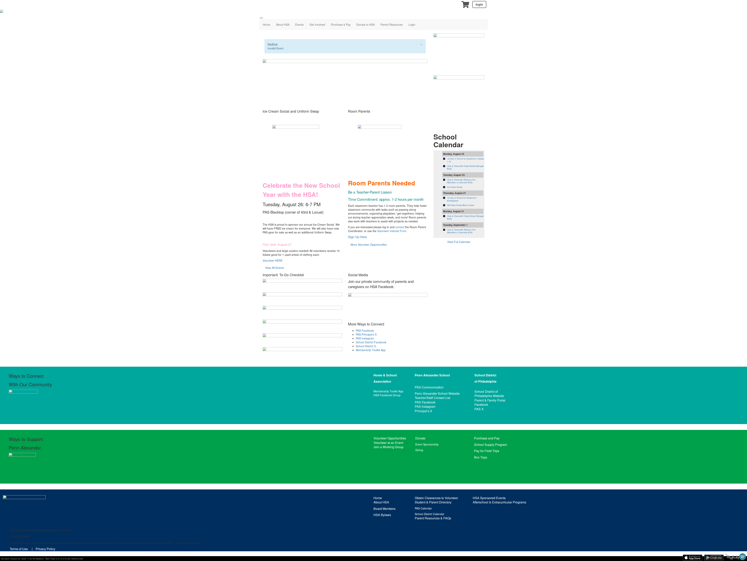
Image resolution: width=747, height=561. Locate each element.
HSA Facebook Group (387, 395)
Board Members (384, 508)
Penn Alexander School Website (437, 393)
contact (399, 227)
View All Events (274, 268)
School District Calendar (429, 514)
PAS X (479, 409)
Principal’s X (423, 411)
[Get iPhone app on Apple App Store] (692, 557)
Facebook (481, 404)
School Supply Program (490, 444)
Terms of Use (19, 549)
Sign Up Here (357, 237)
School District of (486, 391)
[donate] (459, 50)
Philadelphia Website (489, 396)
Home (266, 24)
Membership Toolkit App (371, 350)
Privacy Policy (45, 549)
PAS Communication (429, 387)
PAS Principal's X (366, 334)
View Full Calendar (458, 242)
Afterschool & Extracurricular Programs (499, 502)
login (479, 4)
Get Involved (317, 24)
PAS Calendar (423, 508)
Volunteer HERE (272, 260)
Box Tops (480, 457)
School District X (366, 346)
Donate (420, 438)
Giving (419, 450)
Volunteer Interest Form (391, 231)
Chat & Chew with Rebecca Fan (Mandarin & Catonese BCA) (461, 181)
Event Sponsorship (426, 444)
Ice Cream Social (454, 187)
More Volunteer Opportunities (369, 244)
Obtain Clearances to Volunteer (436, 498)
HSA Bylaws (382, 515)
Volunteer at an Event (388, 442)
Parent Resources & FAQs (433, 518)
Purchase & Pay (341, 24)
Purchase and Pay (487, 438)
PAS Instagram (365, 338)
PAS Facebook (365, 330)
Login (412, 24)
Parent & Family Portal (489, 400)
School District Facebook (371, 342)
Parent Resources (392, 24)
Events (299, 24)
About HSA (282, 24)
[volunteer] (459, 99)
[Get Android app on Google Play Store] (714, 557)
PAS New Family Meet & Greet (460, 205)
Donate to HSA (365, 24)
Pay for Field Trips (486, 451)
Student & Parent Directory (433, 502)
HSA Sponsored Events (489, 498)
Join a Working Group (388, 447)
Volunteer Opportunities (390, 438)
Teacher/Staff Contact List (432, 397)
